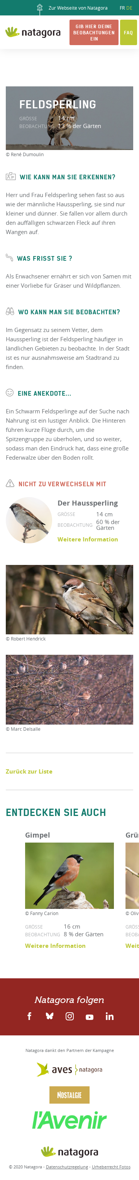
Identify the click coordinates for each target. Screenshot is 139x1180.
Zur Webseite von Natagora (77, 8)
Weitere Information (88, 539)
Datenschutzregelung (67, 1167)
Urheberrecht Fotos (111, 1167)
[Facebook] (29, 1015)
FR (122, 8)
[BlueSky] (49, 1015)
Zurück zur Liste (29, 771)
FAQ (128, 32)
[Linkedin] (69, 1015)
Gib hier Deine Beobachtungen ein (94, 33)
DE (129, 8)
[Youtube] (89, 1015)
